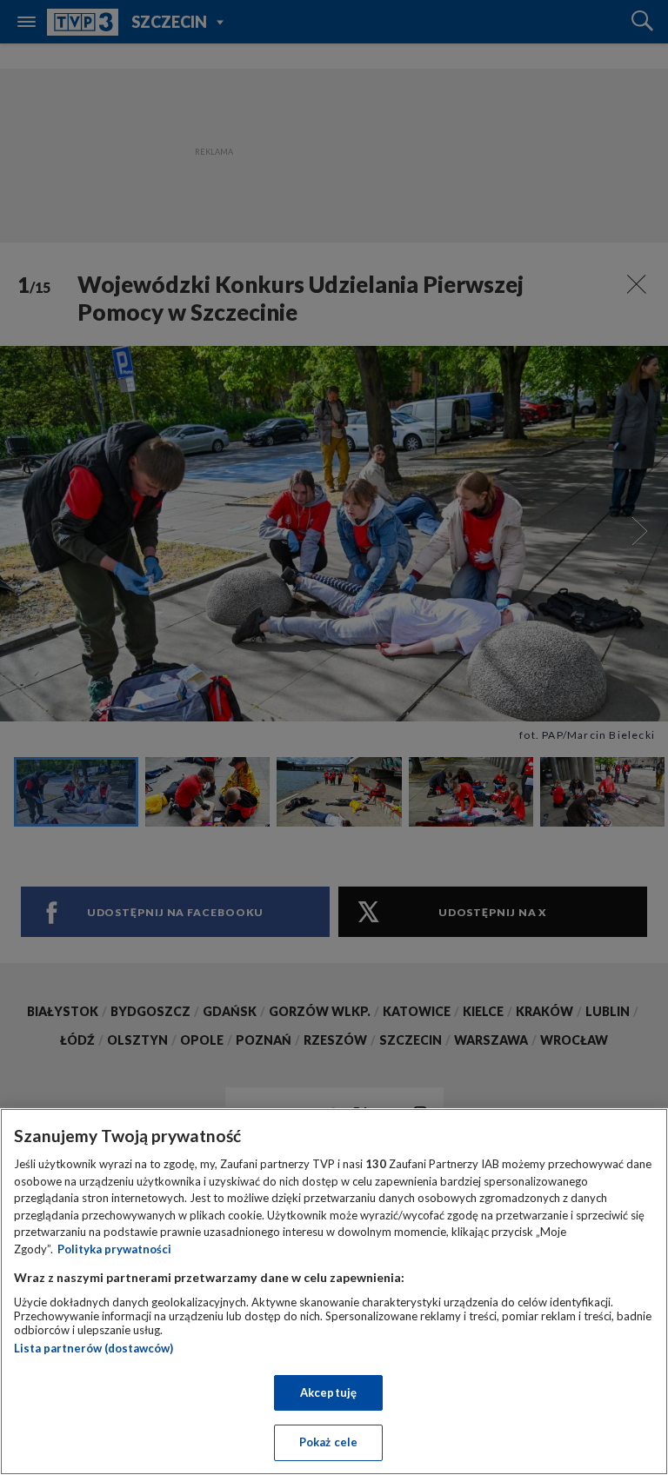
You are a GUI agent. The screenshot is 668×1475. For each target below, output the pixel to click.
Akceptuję (328, 1392)
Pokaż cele (328, 1442)
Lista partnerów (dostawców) (93, 1348)
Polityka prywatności (114, 1249)
